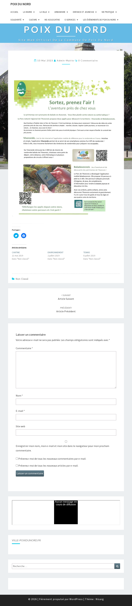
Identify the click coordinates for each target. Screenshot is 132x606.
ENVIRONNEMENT (55, 252)
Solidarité (15, 19)
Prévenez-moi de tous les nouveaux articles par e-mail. (48, 465)
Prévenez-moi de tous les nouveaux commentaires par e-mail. (52, 458)
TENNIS (86, 252)
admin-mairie (65, 60)
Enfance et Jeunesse (83, 11)
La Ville (43, 11)
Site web (20, 426)
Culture (33, 19)
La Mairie (27, 11)
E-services (70, 19)
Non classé (22, 278)
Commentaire (24, 348)
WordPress (76, 599)
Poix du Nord (20, 4)
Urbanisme (59, 11)
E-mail (20, 410)
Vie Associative (52, 19)
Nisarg (100, 599)
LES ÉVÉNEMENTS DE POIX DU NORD (99, 19)
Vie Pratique (108, 11)
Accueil (14, 11)
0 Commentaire (88, 60)
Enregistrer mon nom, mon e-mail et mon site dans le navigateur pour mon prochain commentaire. (62, 448)
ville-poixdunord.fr (26, 540)
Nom (19, 395)
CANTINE (16, 252)
